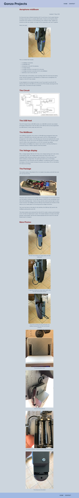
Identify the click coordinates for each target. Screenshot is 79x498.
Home (65, 3)
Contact (72, 3)
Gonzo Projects (15, 4)
